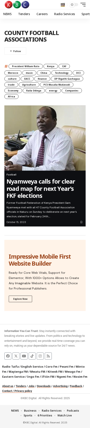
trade (11, 84)
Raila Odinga (33, 90)
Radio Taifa (10, 366)
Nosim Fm (80, 377)
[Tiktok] (32, 356)
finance (42, 78)
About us (7, 386)
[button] (63, 5)
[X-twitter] (15, 356)
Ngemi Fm (64, 377)
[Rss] (48, 356)
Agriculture (29, 84)
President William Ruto (25, 66)
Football (11, 174)
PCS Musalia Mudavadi (56, 84)
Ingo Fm (33, 377)
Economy (13, 90)
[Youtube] (24, 356)
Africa (11, 96)
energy (53, 90)
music (29, 72)
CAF (64, 66)
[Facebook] (7, 356)
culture (12, 78)
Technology (62, 72)
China (43, 72)
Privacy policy (23, 391)
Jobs (31, 386)
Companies (71, 90)
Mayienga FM (18, 372)
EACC (27, 78)
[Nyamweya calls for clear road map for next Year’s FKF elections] (45, 138)
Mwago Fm (72, 372)
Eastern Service (13, 377)
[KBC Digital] (17, 4)
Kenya (50, 66)
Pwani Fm (66, 366)
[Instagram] (40, 356)
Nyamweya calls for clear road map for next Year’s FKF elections (41, 188)
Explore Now (20, 298)
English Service (32, 366)
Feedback (76, 386)
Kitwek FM (55, 372)
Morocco (13, 72)
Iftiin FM (48, 377)
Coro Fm (51, 366)
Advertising (60, 386)
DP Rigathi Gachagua (67, 78)
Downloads (44, 386)
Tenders (21, 386)
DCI (78, 72)
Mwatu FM (37, 372)
